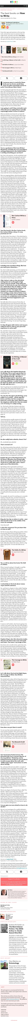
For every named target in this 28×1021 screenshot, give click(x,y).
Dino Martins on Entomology (14, 972)
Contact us (3, 1011)
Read (7, 27)
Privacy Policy (4, 1012)
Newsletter (3, 1009)
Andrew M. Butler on (16, 929)
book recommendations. (12, 999)
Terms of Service (5, 1014)
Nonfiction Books (8, 9)
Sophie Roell (10, 41)
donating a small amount (15, 884)
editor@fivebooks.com (22, 868)
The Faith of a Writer (19, 550)
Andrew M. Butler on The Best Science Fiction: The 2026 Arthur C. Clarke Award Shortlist (14, 940)
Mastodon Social (5, 1015)
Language (20, 9)
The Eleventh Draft (18, 742)
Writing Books (6, 10)
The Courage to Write (19, 660)
